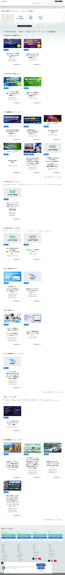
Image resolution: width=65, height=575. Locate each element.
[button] (3, 567)
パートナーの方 (50, 1)
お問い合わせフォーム (7, 403)
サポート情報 (4, 551)
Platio (45, 3)
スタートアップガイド (36, 551)
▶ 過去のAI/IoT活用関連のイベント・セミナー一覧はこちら (53, 519)
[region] (28, 567)
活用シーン (19, 548)
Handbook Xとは (35, 532)
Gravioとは (50, 532)
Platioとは (19, 532)
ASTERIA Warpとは (5, 532)
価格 (2, 549)
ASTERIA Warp (34, 3)
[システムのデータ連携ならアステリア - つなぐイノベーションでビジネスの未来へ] (4, 1)
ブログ (3, 546)
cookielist (14, 568)
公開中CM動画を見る (36, 552)
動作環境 (3, 550)
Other (52, 3)
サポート (53, 1)
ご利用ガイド (35, 548)
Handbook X (39, 3)
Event (57, 3)
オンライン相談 (9, 537)
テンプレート (4, 548)
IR (61, 3)
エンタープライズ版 (51, 550)
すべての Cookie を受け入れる (41, 565)
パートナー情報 (20, 552)
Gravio (48, 3)
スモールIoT (50, 549)
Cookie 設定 (41, 570)
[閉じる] (51, 564)
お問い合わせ (60, 1)
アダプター (3, 547)
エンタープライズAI (51, 551)
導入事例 (3, 545)
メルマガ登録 (4, 560)
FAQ (2, 552)
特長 (2, 544)
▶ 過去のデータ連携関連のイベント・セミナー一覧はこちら (53, 176)
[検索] (63, 1)
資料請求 (56, 1)
